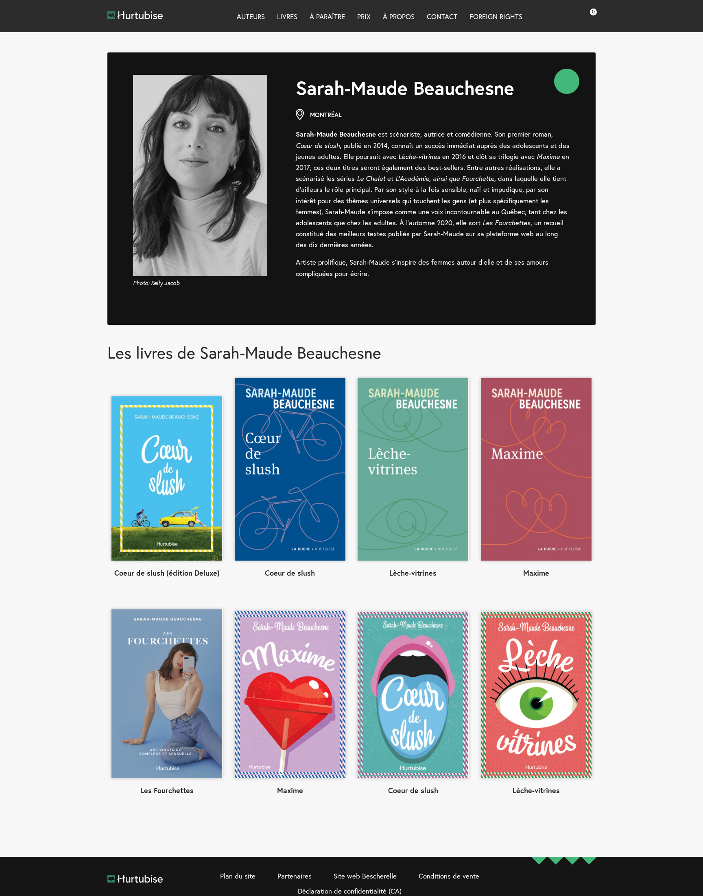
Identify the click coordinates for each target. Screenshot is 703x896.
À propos (399, 16)
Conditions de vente (449, 876)
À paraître (327, 16)
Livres (287, 16)
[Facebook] (539, 884)
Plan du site (237, 876)
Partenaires (294, 876)
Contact (442, 16)
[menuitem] (566, 81)
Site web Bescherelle (365, 876)
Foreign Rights (495, 16)
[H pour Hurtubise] (572, 884)
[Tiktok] (589, 884)
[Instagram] (555, 884)
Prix (364, 16)
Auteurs (251, 16)
